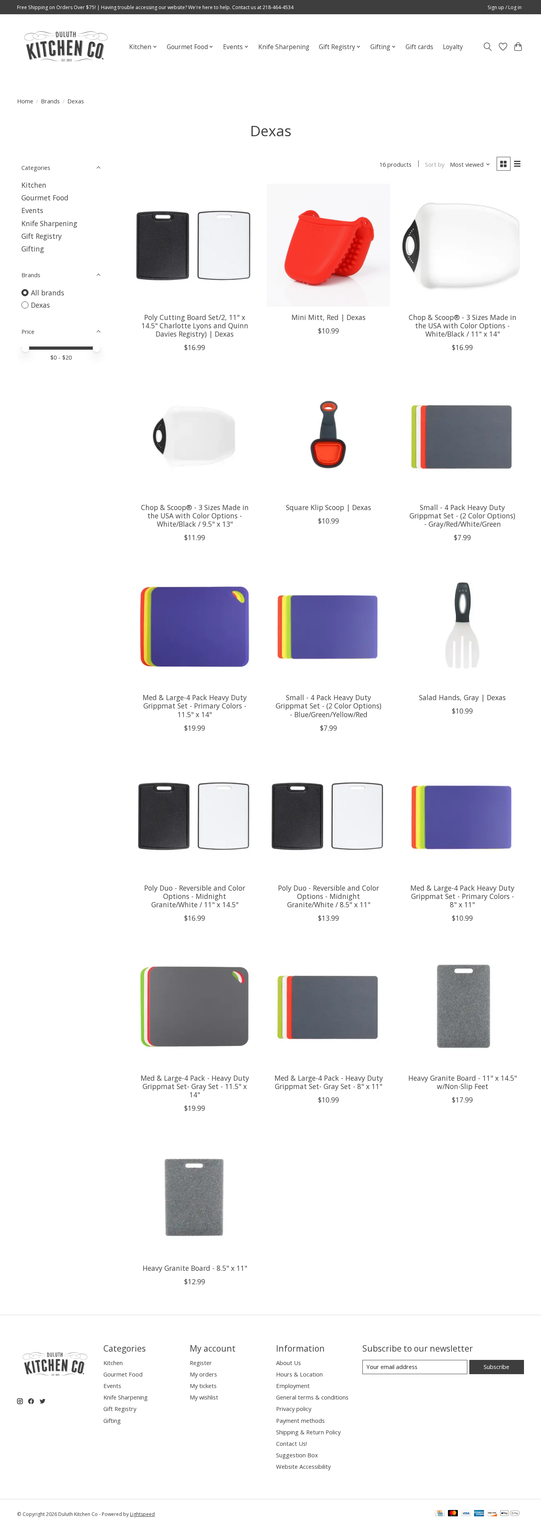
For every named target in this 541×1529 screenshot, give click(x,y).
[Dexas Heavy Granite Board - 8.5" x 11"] (194, 1196)
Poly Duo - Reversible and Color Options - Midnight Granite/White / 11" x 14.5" (194, 896)
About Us (288, 1363)
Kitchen (33, 185)
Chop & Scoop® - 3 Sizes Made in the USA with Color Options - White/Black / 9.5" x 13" (195, 516)
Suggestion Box (297, 1455)
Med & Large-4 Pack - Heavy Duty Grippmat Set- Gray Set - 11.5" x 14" (195, 1086)
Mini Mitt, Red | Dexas (328, 317)
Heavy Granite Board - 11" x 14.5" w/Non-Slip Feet (462, 1082)
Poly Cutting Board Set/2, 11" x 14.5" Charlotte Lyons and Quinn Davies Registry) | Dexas (194, 325)
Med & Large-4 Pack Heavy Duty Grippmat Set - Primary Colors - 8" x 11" (462, 896)
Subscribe (496, 1367)
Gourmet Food (45, 197)
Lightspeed (142, 1514)
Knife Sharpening (283, 47)
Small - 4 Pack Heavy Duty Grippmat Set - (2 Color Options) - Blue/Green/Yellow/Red (328, 706)
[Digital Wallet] (510, 1514)
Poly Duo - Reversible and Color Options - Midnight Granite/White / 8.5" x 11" (328, 896)
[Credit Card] (440, 1514)
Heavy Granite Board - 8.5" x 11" (195, 1268)
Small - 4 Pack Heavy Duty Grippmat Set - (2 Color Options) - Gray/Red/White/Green (462, 516)
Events (32, 210)
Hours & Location (299, 1374)
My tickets (203, 1386)
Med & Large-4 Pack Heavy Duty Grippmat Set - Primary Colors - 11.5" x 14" (195, 706)
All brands (47, 292)
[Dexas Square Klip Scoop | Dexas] (328, 435)
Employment (293, 1386)
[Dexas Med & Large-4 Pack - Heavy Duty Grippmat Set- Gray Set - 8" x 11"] (328, 1005)
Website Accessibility (303, 1466)
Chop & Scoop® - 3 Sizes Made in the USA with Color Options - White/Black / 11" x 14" (462, 325)
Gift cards (419, 47)
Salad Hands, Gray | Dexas (462, 697)
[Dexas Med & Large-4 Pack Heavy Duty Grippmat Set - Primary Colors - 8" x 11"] (462, 815)
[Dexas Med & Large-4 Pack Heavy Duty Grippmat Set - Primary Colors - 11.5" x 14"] (194, 625)
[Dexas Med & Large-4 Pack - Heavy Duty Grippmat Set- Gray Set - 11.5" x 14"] (194, 1005)
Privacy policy (293, 1409)
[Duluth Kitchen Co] (65, 46)
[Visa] (466, 1514)
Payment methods (300, 1420)
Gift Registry (41, 236)
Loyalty (453, 47)
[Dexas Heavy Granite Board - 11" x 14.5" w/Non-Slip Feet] (462, 1005)
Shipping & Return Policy (308, 1432)
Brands (50, 101)
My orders (203, 1374)
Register (201, 1363)
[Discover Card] (492, 1514)
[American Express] (479, 1514)
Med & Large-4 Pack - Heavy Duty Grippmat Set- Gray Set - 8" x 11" (328, 1082)
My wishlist (204, 1397)
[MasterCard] (453, 1514)
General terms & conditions (312, 1397)
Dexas (40, 305)
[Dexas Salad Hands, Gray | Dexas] (462, 625)
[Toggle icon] (487, 47)
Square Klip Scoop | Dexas (328, 507)
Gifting (32, 248)
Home (25, 101)
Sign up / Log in (505, 7)
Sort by (434, 164)
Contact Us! (291, 1443)
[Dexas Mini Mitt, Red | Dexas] (328, 245)
